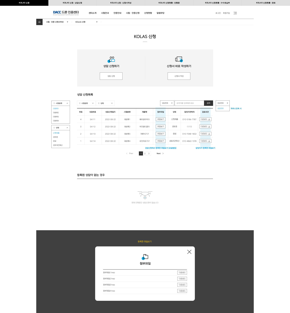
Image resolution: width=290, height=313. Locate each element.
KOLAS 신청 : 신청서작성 (120, 3)
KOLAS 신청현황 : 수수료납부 (217, 3)
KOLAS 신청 (24, 3)
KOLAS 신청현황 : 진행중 (169, 3)
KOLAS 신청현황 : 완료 (266, 3)
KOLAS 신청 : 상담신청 (72, 3)
